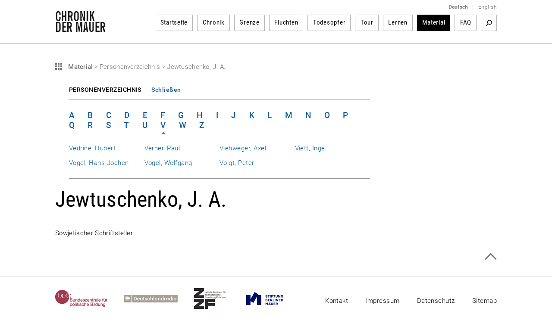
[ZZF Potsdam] (218, 298)
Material (433, 22)
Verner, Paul (162, 148)
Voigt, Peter (237, 163)
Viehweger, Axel (243, 148)
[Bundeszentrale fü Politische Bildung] (89, 298)
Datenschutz (436, 301)
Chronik (214, 22)
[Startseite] (80, 27)
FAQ (465, 22)
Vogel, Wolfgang (168, 163)
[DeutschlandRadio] (159, 298)
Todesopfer (329, 22)
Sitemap (484, 301)
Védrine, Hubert (92, 148)
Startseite (174, 22)
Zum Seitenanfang (490, 256)
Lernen (398, 22)
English (487, 7)
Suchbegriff (489, 23)
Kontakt (336, 301)
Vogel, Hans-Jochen (99, 163)
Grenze (249, 22)
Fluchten (286, 22)
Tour (367, 22)
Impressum (382, 301)
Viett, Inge (310, 148)
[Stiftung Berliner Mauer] (273, 298)
